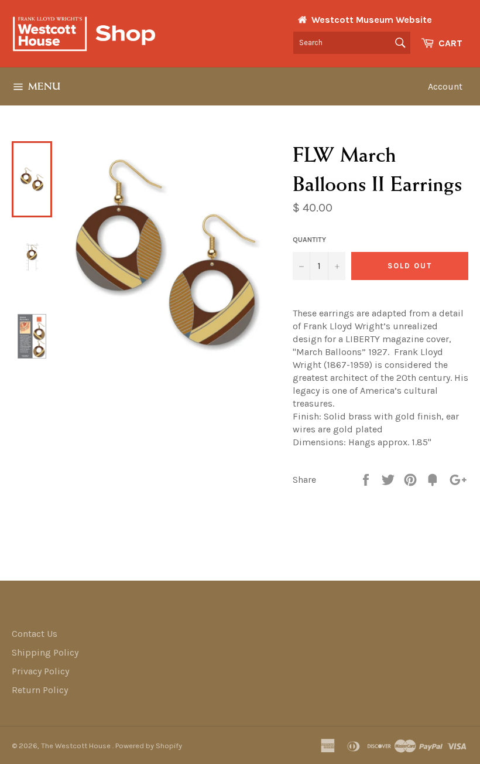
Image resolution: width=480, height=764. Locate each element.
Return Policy (40, 689)
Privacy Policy (40, 671)
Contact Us (34, 633)
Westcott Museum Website (371, 19)
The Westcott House (76, 745)
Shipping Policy (45, 652)
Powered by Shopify (148, 745)
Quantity (309, 240)
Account (445, 86)
